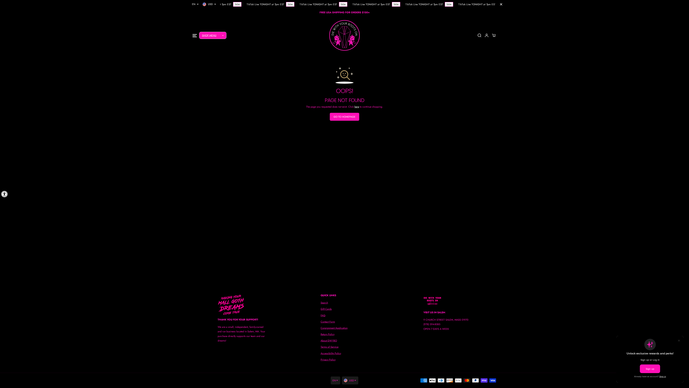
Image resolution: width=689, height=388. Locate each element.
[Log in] (486, 35)
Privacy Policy (328, 359)
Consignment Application (334, 328)
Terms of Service (329, 347)
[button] (195, 35)
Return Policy (327, 334)
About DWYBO (329, 340)
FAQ (323, 315)
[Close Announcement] (501, 4)
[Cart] (494, 35)
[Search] (479, 35)
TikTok (235, 4)
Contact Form (328, 322)
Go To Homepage (344, 117)
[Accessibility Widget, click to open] (4, 194)
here (356, 106)
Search (324, 302)
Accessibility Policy (331, 353)
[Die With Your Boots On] (344, 35)
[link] (242, 304)
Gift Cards (326, 309)
